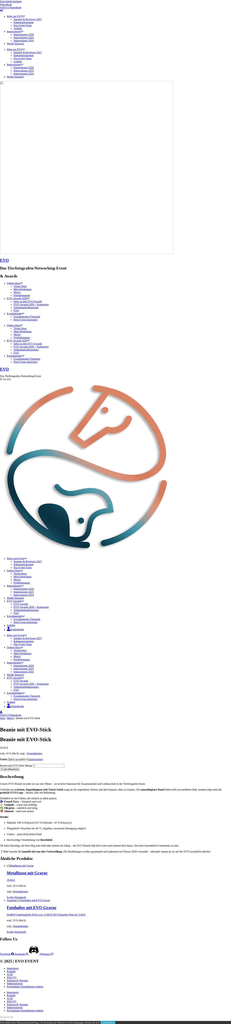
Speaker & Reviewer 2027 (28, 19)
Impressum (12, 968)
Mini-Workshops (22, 289)
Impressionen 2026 (24, 34)
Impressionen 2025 (24, 37)
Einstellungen (108, 1022)
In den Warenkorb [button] (16, 897)
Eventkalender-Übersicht (27, 316)
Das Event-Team (22, 25)
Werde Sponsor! (15, 43)
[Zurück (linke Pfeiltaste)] (1, 1020)
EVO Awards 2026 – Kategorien (31, 304)
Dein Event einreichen (25, 319)
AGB (10, 974)
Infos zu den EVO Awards (28, 301)
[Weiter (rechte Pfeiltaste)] (4, 1020)
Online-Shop (13, 283)
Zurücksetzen (36, 759)
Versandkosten (34, 753)
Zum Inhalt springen (11, 1)
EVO (4, 260)
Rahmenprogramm (23, 22)
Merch (17, 292)
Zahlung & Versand (17, 980)
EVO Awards (14, 601)
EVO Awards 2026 (17, 298)
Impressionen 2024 (24, 40)
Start (2, 718)
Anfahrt (18, 28)
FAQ (16, 310)
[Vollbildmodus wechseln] (4, 1017)
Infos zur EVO (15, 16)
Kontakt (11, 971)
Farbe (3, 759)
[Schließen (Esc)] (11, 1017)
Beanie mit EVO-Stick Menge (16, 765)
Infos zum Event (15, 558)
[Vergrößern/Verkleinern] (1, 1017)
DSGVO (11, 977)
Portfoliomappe (22, 295)
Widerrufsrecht (14, 983)
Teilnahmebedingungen (26, 307)
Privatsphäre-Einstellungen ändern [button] (25, 986)
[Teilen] (8, 1017)
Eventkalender (14, 313)
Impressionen (14, 31)
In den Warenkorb (10, 769)
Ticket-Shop (20, 286)
